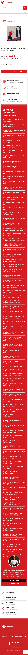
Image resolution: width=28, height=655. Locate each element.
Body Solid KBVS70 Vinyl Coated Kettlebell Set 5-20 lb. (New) (12, 244)
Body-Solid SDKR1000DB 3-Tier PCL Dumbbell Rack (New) (13, 405)
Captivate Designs (18, 650)
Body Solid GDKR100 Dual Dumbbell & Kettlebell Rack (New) (14, 131)
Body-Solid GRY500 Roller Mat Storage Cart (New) (12, 357)
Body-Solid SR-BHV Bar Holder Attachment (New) (12, 462)
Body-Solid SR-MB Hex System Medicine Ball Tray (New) (12, 503)
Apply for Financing (14, 71)
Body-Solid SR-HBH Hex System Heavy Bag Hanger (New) (12, 493)
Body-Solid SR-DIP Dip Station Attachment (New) (11, 472)
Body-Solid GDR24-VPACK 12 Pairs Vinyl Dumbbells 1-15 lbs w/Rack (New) (13, 345)
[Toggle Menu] (25, 12)
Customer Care (7, 632)
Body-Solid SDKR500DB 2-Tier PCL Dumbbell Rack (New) (13, 410)
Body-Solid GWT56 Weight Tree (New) (14, 366)
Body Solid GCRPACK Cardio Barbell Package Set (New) (13, 125)
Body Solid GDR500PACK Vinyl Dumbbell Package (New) (11, 167)
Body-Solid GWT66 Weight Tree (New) (14, 370)
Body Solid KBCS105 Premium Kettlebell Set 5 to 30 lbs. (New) (12, 224)
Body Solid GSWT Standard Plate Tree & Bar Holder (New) (14, 219)
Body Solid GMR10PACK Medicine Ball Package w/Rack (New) (14, 198)
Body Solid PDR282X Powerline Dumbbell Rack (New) (12, 255)
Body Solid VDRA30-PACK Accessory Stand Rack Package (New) (13, 286)
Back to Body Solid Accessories (8, 16)
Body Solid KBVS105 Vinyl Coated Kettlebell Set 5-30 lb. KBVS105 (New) (14, 239)
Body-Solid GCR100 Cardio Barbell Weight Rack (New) (13, 333)
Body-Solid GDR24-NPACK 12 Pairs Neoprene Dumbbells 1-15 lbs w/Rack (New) (14, 338)
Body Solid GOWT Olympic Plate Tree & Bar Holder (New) (13, 213)
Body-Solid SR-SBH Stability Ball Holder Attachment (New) (12, 514)
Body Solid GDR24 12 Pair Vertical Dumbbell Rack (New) (13, 146)
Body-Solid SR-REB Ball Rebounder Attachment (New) (13, 509)
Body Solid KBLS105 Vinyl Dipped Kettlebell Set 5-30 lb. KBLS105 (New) (14, 229)
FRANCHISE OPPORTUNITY (14, 622)
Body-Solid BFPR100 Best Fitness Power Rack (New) (13, 307)
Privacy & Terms (20, 636)
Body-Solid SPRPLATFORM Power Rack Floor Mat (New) (13, 431)
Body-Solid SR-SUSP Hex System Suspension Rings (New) (12, 535)
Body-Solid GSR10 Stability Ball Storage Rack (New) (12, 362)
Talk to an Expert (14, 580)
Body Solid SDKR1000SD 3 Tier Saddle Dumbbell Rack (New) (14, 270)
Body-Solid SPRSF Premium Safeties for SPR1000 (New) (13, 436)
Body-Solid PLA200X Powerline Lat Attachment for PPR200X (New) (13, 374)
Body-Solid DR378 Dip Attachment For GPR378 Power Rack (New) (14, 317)
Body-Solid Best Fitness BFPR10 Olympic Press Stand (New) (12, 296)
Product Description (7, 65)
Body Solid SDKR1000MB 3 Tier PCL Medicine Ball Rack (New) (13, 265)
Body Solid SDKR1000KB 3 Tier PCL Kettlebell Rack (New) (13, 260)
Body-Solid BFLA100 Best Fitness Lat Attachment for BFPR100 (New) (14, 301)
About (20, 632)
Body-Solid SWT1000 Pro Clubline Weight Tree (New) (12, 550)
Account (7, 636)
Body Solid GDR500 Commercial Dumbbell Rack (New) (12, 162)
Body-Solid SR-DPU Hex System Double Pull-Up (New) (12, 478)
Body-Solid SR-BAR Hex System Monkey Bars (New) (12, 457)
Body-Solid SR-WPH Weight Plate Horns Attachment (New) (12, 545)
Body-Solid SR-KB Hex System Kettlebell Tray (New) (12, 498)
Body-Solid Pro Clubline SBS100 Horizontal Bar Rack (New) (12, 395)
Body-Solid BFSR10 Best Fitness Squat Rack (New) (12, 312)
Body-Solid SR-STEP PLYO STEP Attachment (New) (12, 529)
